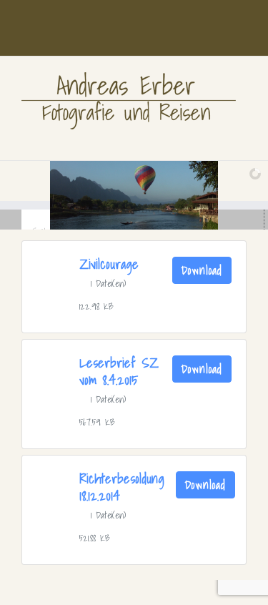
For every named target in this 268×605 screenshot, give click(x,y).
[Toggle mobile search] (215, 138)
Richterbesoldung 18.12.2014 (121, 487)
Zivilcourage (109, 264)
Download (202, 270)
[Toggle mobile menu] (241, 138)
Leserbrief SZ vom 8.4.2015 (119, 371)
